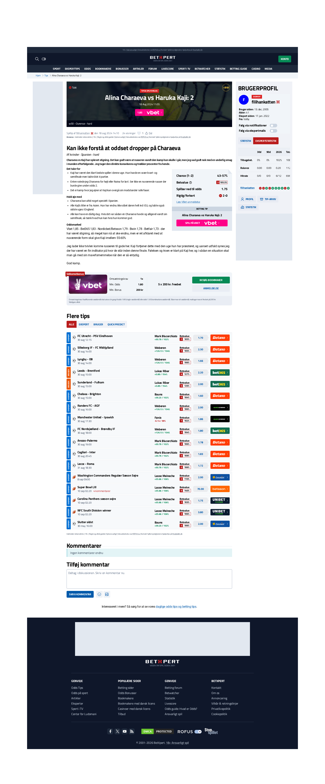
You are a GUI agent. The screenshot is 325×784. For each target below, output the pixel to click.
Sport (56, 69)
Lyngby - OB (85, 359)
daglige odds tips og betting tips (176, 606)
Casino (256, 69)
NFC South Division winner (94, 510)
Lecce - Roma (85, 463)
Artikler (138, 69)
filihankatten (83, 133)
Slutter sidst (85, 522)
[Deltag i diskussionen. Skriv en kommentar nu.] (149, 579)
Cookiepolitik (219, 714)
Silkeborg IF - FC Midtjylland (95, 347)
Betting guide (238, 69)
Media (268, 69)
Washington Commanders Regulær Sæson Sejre (107, 475)
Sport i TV (184, 69)
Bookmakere (103, 69)
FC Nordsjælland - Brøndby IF (96, 429)
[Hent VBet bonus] (88, 284)
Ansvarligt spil (173, 714)
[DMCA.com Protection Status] (158, 731)
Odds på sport (79, 693)
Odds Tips (77, 687)
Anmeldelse (211, 288)
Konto (285, 59)
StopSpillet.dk (198, 49)
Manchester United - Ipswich (95, 417)
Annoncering (219, 698)
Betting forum (173, 687)
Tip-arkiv (270, 199)
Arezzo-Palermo (87, 440)
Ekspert (84, 324)
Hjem (38, 75)
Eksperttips (72, 69)
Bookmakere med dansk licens (136, 703)
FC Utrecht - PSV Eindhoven (95, 336)
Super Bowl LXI (87, 487)
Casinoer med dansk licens (134, 708)
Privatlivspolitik (220, 708)
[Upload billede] (106, 594)
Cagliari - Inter (86, 452)
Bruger (98, 324)
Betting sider (126, 687)
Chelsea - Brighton (89, 394)
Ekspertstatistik (265, 141)
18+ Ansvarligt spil (177, 742)
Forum (152, 69)
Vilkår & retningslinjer (224, 703)
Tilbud (121, 714)
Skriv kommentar (80, 594)
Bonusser (122, 69)
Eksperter (77, 703)
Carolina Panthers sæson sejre (96, 498)
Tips (46, 75)
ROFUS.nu (156, 49)
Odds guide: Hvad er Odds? (181, 708)
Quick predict (116, 324)
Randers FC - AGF (88, 405)
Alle (71, 324)
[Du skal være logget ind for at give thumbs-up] (139, 133)
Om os (215, 693)
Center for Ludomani (83, 714)
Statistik (220, 69)
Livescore (167, 69)
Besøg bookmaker (211, 280)
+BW (226, 87)
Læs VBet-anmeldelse (188, 202)
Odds (87, 69)
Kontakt (216, 687)
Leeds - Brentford (88, 370)
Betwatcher (202, 69)
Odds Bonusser (127, 693)
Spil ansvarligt (132, 49)
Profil (249, 199)
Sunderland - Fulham (90, 382)
